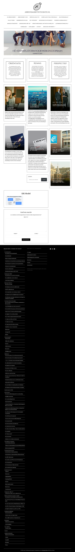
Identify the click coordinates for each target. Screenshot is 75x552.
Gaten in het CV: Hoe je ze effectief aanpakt (13, 311)
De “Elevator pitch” (8, 433)
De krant (6, 343)
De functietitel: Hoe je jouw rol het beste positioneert (15, 308)
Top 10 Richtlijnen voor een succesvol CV (12, 306)
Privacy (6, 544)
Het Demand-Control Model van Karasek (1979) (13, 497)
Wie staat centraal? (8, 284)
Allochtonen (7, 486)
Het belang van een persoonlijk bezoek (12, 286)
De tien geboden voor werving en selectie (12, 291)
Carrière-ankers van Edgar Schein (11, 515)
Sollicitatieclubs (8, 346)
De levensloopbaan (8, 512)
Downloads (24, 26)
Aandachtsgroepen (12, 23)
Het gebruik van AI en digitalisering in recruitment (14, 294)
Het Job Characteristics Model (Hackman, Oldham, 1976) (15, 503)
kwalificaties (32, 118)
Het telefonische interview (10, 426)
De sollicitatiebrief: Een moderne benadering (13, 362)
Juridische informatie (48, 26)
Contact (39, 26)
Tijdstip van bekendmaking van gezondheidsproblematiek (15, 445)
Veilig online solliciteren (9, 341)
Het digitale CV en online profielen (11, 314)
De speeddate (7, 431)
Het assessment (8, 436)
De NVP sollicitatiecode (9, 289)
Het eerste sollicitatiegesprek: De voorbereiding (14, 393)
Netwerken (7, 348)
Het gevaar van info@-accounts (11, 368)
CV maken (29, 252)
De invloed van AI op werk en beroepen (12, 275)
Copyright (7, 539)
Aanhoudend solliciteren (9, 382)
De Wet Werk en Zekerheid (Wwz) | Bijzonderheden (14, 454)
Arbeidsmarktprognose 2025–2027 (11, 271)
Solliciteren (11, 20)
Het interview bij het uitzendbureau (11, 423)
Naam (15, 233)
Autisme (6, 481)
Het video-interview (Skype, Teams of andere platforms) (15, 428)
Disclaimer (7, 542)
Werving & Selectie (34, 17)
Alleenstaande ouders (9, 484)
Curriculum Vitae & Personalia (49, 17)
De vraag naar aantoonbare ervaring (11, 324)
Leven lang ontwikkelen (9, 280)
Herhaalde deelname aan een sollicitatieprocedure (14, 379)
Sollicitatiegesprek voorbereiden (33, 257)
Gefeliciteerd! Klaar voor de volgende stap (13, 493)
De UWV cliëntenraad (9, 457)
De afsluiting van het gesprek (10, 415)
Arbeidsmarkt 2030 (23, 17)
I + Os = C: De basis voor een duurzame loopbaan (14, 360)
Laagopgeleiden (8, 476)
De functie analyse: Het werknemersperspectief (14, 355)
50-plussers (7, 473)
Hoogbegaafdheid (8, 478)
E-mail (36, 233)
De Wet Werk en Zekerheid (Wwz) (11, 451)
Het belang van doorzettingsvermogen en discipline (14, 387)
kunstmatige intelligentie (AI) (40, 110)
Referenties (7, 329)
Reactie (26, 217)
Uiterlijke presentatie (9, 396)
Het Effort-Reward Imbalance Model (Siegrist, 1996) (14, 506)
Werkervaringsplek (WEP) (10, 448)
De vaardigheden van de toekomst (11, 277)
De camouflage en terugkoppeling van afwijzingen (14, 384)
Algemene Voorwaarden (9, 534)
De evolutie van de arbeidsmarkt (11, 253)
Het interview (33, 20)
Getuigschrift (7, 331)
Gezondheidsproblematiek (10, 442)
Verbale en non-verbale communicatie (12, 439)
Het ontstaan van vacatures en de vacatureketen (14, 263)
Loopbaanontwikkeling (61, 23)
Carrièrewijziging (8, 524)
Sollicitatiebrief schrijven (31, 254)
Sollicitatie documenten (9, 521)
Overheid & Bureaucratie (60, 20)
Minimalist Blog (45, 550)
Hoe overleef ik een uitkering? (10, 467)
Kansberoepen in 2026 (22, 20)
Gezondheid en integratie (45, 20)
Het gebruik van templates (10, 365)
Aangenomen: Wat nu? (24, 23)
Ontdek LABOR (8, 528)
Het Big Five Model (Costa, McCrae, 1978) (12, 508)
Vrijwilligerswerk (8, 351)
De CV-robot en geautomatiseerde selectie (13, 316)
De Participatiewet (8, 462)
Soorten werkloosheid (9, 268)
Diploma (6, 334)
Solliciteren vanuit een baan (10, 373)
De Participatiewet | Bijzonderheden (11, 464)
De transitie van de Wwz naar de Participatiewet (14, 459)
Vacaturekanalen (63, 17)
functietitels (38, 118)
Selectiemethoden (8, 401)
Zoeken (30, 176)
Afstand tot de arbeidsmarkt (10, 266)
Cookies (6, 537)
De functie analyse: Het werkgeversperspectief (14, 357)
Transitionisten (8, 489)
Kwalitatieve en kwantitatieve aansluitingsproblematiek (15, 261)
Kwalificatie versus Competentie (11, 326)
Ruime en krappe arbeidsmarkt (10, 258)
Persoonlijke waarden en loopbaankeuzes (12, 517)
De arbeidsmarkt (11, 17)
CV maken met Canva (9, 321)
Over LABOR (32, 26)
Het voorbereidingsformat (10, 399)
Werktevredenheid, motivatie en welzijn (42, 23)
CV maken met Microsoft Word (11, 319)
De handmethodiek (8, 421)
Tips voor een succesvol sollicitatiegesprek (13, 418)
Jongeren (7, 471)
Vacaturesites (7, 338)
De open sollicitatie (8, 370)
